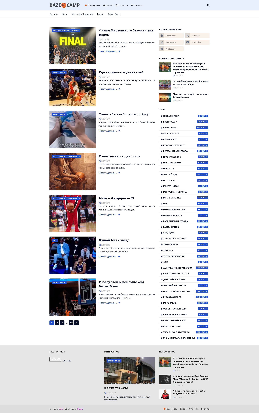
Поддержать (94, 5)
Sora (61, 409)
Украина (181, 250)
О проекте (123, 5)
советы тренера (181, 326)
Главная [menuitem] (53, 14)
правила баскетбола (181, 314)
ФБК (181, 262)
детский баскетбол (181, 279)
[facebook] (189, 14)
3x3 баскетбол (181, 116)
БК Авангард (181, 139)
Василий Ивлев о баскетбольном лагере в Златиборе (190, 83)
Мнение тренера (181, 197)
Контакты (138, 5)
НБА (181, 203)
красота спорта (181, 297)
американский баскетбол (181, 267)
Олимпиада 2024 (181, 215)
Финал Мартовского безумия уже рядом (126, 32)
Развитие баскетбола (181, 221)
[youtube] (197, 42)
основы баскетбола (181, 308)
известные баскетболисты (181, 291)
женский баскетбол (181, 285)
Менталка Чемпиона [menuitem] (82, 14)
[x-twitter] (194, 14)
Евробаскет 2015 (181, 156)
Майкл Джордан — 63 (116, 198)
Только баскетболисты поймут (124, 114)
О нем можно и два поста (120, 156)
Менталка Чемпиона (181, 192)
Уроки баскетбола (181, 256)
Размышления (181, 227)
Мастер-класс (181, 186)
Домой (109, 5)
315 (71, 322)
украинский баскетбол (181, 332)
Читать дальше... (108, 51)
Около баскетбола (181, 209)
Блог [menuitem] (64, 14)
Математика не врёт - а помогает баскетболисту (190, 95)
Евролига (181, 168)
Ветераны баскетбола (181, 151)
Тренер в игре (181, 244)
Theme (80, 409)
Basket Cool (181, 127)
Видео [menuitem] (100, 14)
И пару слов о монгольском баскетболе (121, 284)
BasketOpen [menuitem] (114, 14)
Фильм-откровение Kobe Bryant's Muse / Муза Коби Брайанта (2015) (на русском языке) (190, 379)
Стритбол (181, 232)
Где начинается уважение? (121, 72)
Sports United (181, 133)
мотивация (181, 303)
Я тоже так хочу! (116, 388)
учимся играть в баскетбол (181, 338)
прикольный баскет (181, 320)
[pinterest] (203, 14)
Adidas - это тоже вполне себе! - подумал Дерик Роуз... (190, 392)
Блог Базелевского (181, 145)
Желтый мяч (181, 174)
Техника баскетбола (181, 238)
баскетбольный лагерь (181, 273)
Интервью (181, 180)
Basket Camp (181, 121)
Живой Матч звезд (114, 240)
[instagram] (198, 14)
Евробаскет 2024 (181, 162)
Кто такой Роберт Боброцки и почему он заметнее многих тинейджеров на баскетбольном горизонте (190, 68)
